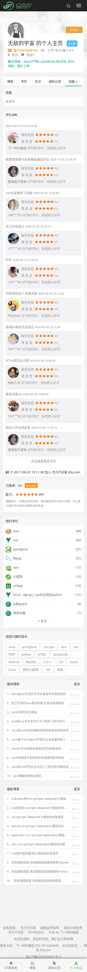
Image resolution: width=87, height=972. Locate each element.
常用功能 (19, 613)
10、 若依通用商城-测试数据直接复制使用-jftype (34, 880)
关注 (38, 81)
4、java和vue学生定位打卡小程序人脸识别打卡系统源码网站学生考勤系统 (37, 721)
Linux (12, 669)
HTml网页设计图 (17, 360)
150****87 (14, 349)
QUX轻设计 (36, 932)
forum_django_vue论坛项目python (37, 594)
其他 (60, 669)
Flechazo (14, 315)
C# (61, 662)
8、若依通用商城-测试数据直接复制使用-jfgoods (38, 862)
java (15, 531)
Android (13, 662)
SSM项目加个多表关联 (21, 293)
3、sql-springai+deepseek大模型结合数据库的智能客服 (36, 817)
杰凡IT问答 (28, 927)
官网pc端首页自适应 (20, 327)
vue (15, 540)
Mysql (16, 558)
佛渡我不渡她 (17, 181)
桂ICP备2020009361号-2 (43, 956)
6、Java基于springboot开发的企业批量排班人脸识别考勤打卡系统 (38, 739)
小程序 (17, 576)
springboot (20, 549)
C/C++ (47, 662)
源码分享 (55, 81)
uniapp (17, 585)
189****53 (14, 215)
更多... (45, 621)
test (8, 125)
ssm (15, 567)
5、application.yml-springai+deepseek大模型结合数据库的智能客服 (37, 835)
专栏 (24, 81)
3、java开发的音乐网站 (22, 712)
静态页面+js (14, 394)
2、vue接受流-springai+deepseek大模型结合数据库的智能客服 (37, 807)
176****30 (14, 282)
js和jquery (19, 603)
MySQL (31, 662)
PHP (9, 260)
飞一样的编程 (17, 148)
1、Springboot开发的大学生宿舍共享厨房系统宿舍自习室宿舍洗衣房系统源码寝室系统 (38, 694)
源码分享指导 (73, 927)
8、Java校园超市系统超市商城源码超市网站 (35, 757)
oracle (74, 662)
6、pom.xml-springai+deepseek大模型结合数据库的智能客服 (37, 844)
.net (47, 669)
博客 (10, 81)
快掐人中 (14, 382)
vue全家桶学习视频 (19, 192)
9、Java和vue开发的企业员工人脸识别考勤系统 (38, 766)
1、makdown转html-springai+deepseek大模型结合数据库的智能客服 (38, 798)
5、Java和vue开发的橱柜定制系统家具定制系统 (38, 730)
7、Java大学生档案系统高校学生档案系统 (34, 748)
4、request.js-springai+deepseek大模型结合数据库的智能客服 (37, 826)
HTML (42, 654)
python (26, 654)
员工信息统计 (15, 226)
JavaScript (60, 654)
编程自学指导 (49, 927)
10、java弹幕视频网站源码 (24, 776)
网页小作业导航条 (18, 427)
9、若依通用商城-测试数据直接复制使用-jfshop (37, 871)
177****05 (14, 248)
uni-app (49, 647)
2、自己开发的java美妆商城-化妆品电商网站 (35, 703)
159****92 (14, 416)
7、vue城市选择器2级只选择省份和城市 (32, 853)
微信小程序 (30, 669)
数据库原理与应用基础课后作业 (27, 159)
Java (11, 647)
